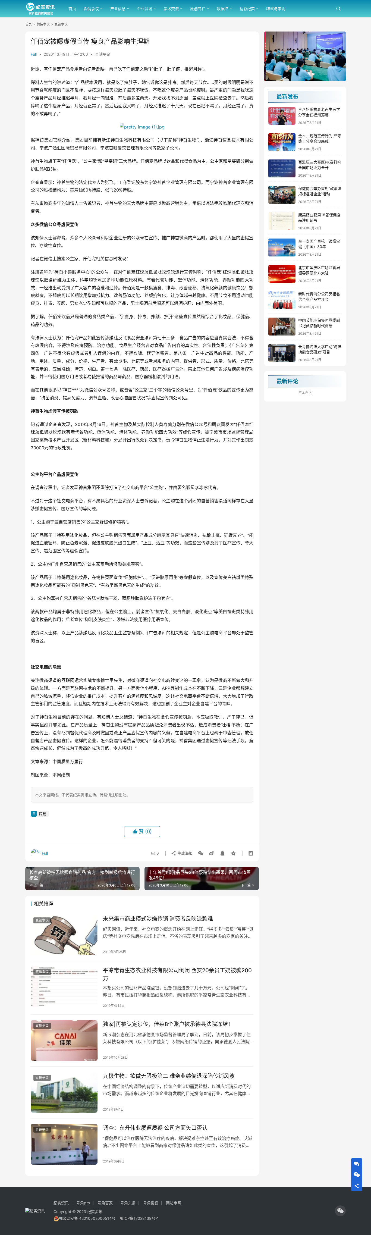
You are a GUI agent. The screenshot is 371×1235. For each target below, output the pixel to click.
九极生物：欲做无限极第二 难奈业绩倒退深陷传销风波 (169, 1076)
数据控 (222, 8)
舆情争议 (91, 8)
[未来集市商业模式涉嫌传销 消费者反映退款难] (64, 935)
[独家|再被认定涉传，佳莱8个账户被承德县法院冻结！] (64, 1040)
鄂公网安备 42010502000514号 (89, 1218)
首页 (72, 8)
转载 (42, 813)
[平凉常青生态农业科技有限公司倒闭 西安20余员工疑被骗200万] (64, 986)
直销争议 (102, 54)
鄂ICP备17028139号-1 (139, 1218)
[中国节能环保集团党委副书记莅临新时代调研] (281, 327)
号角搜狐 (150, 1202)
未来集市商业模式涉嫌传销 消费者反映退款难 (158, 919)
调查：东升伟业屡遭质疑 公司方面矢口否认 (155, 1128)
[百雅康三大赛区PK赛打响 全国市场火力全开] (281, 168)
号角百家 (105, 1202)
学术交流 (171, 8)
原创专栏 (197, 8)
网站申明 (173, 1202)
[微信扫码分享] (201, 853)
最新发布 (287, 96)
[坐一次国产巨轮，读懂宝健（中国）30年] (281, 247)
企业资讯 (144, 8)
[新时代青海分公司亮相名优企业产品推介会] (281, 300)
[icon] (340, 1210)
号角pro (83, 1202)
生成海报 (184, 853)
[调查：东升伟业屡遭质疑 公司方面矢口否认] (64, 1144)
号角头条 (128, 1202)
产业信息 (117, 8)
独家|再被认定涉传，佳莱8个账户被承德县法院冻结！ (168, 1024)
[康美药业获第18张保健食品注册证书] (281, 221)
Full (34, 54)
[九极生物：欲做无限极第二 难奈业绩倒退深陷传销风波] (64, 1092)
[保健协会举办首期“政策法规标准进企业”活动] (281, 195)
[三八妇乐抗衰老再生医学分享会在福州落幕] (281, 116)
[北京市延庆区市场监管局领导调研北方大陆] (281, 274)
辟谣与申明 (275, 8)
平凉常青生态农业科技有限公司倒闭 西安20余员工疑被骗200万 (177, 974)
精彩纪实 (247, 8)
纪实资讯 (61, 1202)
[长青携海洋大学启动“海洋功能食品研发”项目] (281, 353)
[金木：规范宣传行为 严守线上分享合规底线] (281, 142)
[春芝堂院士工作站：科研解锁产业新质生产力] (305, 56)
